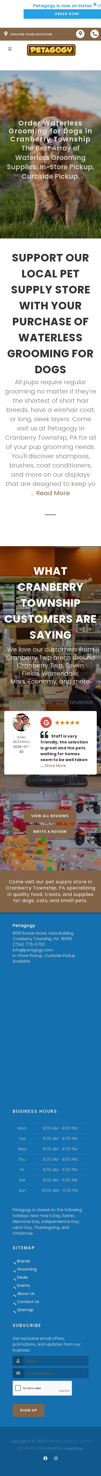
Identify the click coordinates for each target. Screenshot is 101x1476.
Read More (53, 493)
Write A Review (50, 831)
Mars (17, 681)
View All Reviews (50, 816)
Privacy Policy (62, 1441)
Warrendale (60, 673)
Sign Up (28, 1410)
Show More (55, 765)
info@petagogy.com (33, 950)
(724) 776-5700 (29, 944)
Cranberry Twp (40, 665)
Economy (42, 681)
